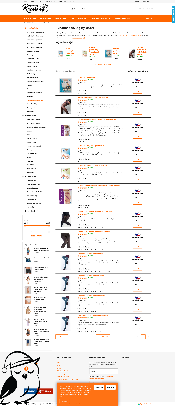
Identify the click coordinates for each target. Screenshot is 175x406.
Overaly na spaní (32, 150)
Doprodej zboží (31, 211)
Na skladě (38, 232)
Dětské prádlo (31, 176)
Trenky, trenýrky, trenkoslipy (36, 127)
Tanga (29, 89)
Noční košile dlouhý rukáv (35, 36)
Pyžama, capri (31, 55)
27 (81, 94)
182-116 (100, 228)
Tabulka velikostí (50, 1)
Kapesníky (30, 112)
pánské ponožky (136, 35)
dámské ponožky (125, 35)
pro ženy (75, 38)
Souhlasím (110, 387)
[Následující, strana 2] (143, 336)
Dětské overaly (32, 196)
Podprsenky (31, 74)
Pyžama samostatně (34, 146)
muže (80, 38)
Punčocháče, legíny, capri (35, 100)
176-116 (93, 228)
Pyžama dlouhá (32, 142)
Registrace (146, 1)
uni (78, 162)
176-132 (100, 272)
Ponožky (30, 96)
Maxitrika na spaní (33, 51)
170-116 (86, 208)
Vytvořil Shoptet (145, 404)
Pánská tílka (31, 165)
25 (78, 94)
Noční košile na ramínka (35, 44)
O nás (25, 1)
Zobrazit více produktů (102, 64)
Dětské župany (32, 200)
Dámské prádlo (31, 28)
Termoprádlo (31, 108)
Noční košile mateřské (34, 47)
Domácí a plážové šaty (34, 93)
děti (84, 38)
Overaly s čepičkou (33, 62)
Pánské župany (32, 154)
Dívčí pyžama (31, 181)
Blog (32, 1)
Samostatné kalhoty (34, 59)
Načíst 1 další (103, 337)
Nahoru (62, 337)
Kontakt (40, 1)
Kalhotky (30, 85)
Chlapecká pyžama (33, 184)
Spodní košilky (32, 104)
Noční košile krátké (33, 120)
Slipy (28, 135)
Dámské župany (32, 66)
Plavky (29, 157)
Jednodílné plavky (33, 78)
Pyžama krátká (32, 139)
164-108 (80, 208)
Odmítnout (99, 387)
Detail (138, 91)
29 (85, 94)
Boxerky (30, 131)
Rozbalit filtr (36, 236)
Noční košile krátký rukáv (35, 32)
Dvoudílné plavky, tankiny (35, 81)
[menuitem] (30, 18)
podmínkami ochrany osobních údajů (101, 377)
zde (61, 396)
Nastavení (64, 401)
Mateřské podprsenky (34, 70)
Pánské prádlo (31, 115)
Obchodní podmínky (63, 377)
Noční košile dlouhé (33, 123)
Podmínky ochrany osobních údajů (67, 379)
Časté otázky (63, 1)
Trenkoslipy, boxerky (34, 203)
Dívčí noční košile (32, 188)
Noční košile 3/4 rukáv (34, 40)
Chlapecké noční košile (34, 192)
